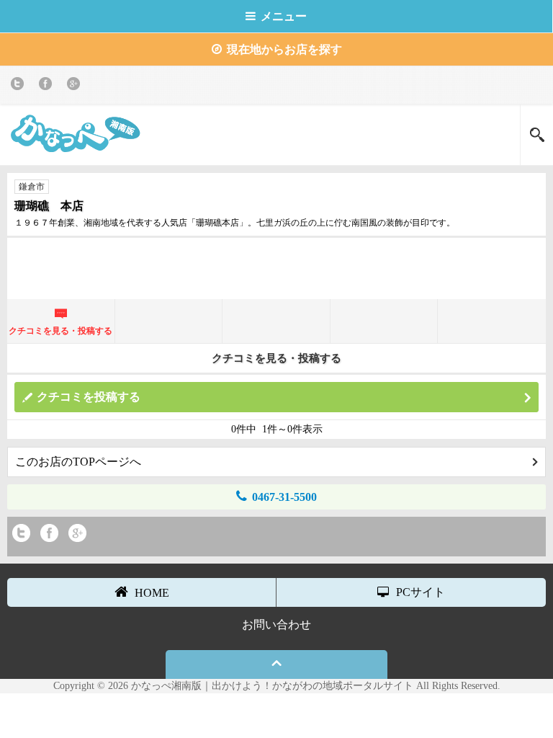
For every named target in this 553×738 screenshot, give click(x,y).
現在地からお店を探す (284, 49)
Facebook (48, 86)
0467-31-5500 (284, 497)
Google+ (76, 86)
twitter (20, 86)
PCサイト (420, 592)
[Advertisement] (276, 267)
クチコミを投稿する (88, 397)
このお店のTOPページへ (78, 461)
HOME (152, 593)
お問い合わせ (276, 624)
